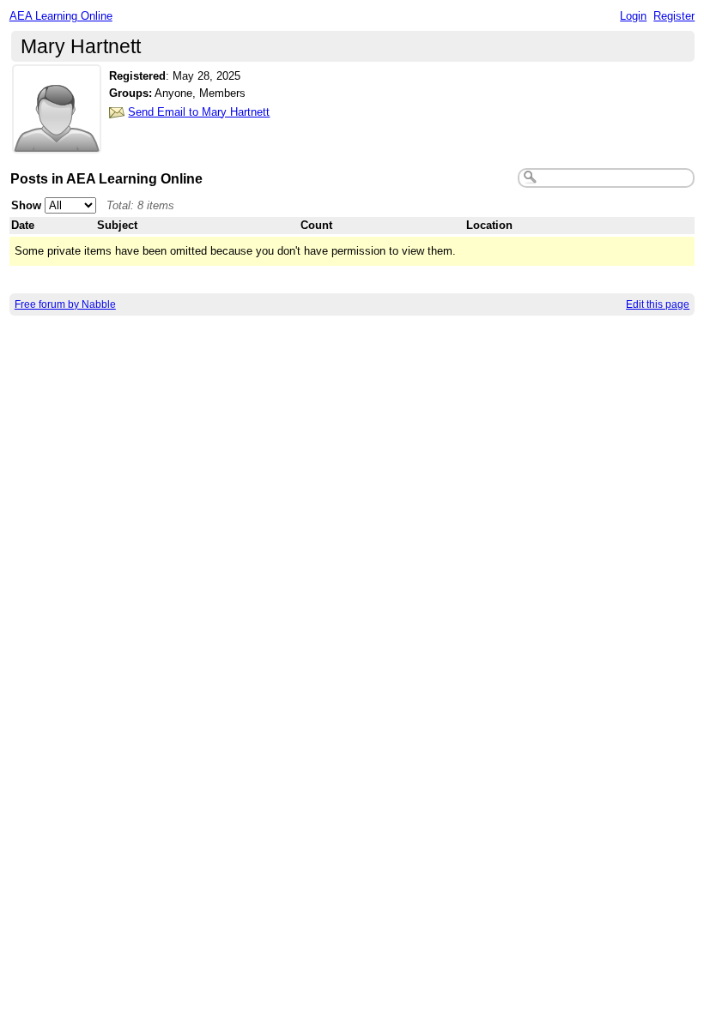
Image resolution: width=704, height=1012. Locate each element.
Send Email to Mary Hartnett (199, 111)
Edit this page (657, 304)
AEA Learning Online (60, 15)
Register (674, 15)
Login (633, 15)
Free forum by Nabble (65, 304)
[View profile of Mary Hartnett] (56, 142)
